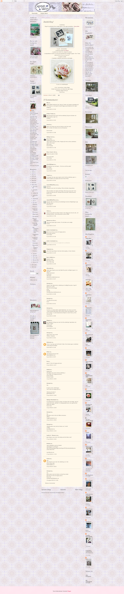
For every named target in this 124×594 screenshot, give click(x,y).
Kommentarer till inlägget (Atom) (57, 492)
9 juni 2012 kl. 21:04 (51, 347)
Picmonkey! (35, 212)
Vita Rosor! (88, 521)
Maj (47, 102)
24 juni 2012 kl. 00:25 (51, 466)
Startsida (34, 13)
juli (33, 200)
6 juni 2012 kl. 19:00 (51, 315)
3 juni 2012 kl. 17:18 (51, 147)
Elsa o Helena (89, 480)
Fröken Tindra (50, 113)
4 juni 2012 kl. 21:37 (51, 225)
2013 (33, 182)
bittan (48, 351)
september (35, 195)
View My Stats (88, 170)
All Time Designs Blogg (89, 420)
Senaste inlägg (46, 489)
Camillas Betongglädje (89, 536)
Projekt (34, 241)
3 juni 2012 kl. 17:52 (51, 159)
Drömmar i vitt (89, 571)
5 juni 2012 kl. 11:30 (51, 252)
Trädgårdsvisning (35, 235)
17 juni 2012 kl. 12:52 (51, 439)
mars (34, 257)
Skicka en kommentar (50, 483)
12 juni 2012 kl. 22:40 (51, 407)
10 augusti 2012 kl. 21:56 (52, 480)
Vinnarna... (35, 206)
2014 (33, 180)
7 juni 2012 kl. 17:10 (51, 328)
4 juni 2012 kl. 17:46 (51, 216)
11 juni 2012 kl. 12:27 (51, 365)
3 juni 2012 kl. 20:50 (51, 195)
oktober (35, 193)
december (35, 186)
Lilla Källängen (50, 164)
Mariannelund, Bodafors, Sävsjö (35, 247)
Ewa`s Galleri (50, 257)
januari (34, 262)
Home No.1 (88, 279)
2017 (33, 174)
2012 (33, 184)
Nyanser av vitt (50, 220)
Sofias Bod (88, 238)
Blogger (69, 591)
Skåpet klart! (35, 214)
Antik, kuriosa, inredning (89, 495)
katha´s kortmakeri (51, 230)
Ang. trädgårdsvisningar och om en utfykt (35, 230)
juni (34, 202)
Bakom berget (89, 446)
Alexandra (49, 268)
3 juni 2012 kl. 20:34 (51, 180)
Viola (48, 210)
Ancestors (92, 366)
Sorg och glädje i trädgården (36, 219)
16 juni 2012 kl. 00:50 (51, 420)
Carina (48, 458)
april (34, 255)
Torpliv (48, 175)
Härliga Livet (50, 136)
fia (47, 361)
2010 (33, 267)
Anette (48, 369)
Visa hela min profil (34, 165)
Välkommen (32, 280)
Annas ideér (44, 13)
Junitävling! (35, 243)
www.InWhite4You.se (52, 184)
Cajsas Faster (89, 509)
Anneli (48, 124)
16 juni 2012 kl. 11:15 (51, 430)
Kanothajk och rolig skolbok (35, 224)
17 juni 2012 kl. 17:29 (51, 454)
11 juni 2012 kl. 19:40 (51, 378)
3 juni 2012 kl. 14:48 (51, 132)
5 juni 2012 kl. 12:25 (51, 263)
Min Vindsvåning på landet (89, 581)
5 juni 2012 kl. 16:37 (51, 279)
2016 (33, 176)
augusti (34, 198)
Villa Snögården (88, 576)
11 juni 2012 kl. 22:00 (51, 395)
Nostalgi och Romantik (89, 405)
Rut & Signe (88, 460)
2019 (33, 172)
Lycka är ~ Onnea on (52, 435)
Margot (48, 320)
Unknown (49, 342)
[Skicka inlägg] (59, 95)
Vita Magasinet (89, 475)
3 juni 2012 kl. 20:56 (51, 206)
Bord (92, 423)
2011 (33, 264)
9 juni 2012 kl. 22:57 (51, 356)
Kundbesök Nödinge (35, 238)
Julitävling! (35, 204)
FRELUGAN (88, 559)
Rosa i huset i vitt (51, 152)
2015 (33, 178)
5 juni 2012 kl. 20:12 (51, 303)
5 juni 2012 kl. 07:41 (51, 244)
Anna (33, 110)
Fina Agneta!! (36, 216)
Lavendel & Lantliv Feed (89, 551)
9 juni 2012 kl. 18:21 (51, 337)
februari (35, 260)
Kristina (48, 443)
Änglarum (49, 249)
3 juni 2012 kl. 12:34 (51, 109)
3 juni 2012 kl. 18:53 (51, 170)
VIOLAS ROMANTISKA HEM (89, 375)
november (35, 189)
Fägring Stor (89, 307)
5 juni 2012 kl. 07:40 (51, 236)
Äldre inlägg (78, 489)
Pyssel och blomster (35, 209)
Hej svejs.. (92, 353)
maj (34, 253)
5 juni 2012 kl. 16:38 (51, 294)
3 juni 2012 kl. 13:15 (51, 120)
